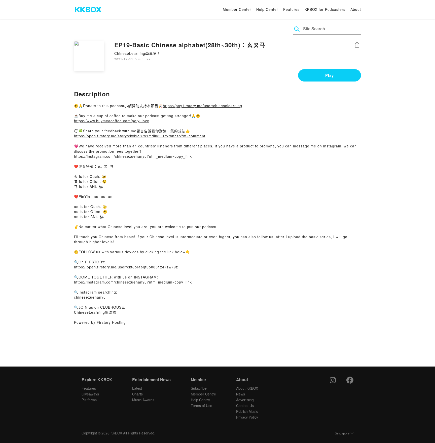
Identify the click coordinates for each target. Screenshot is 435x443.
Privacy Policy (247, 417)
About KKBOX (247, 388)
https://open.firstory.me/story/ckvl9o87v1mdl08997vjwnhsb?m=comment (139, 135)
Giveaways (90, 393)
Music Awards (143, 399)
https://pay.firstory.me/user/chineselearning (202, 105)
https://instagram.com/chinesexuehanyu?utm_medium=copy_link (133, 156)
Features (291, 9)
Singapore (342, 433)
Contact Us (245, 405)
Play (329, 75)
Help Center (267, 9)
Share (357, 45)
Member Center (237, 9)
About (355, 9)
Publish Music (247, 411)
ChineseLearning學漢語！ (137, 53)
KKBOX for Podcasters (325, 9)
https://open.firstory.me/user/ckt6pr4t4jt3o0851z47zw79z (126, 266)
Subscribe (199, 388)
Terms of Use (201, 405)
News (240, 393)
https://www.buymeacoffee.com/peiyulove (111, 120)
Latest (137, 388)
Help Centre (200, 399)
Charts (137, 393)
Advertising (245, 399)
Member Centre (203, 393)
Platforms (89, 399)
